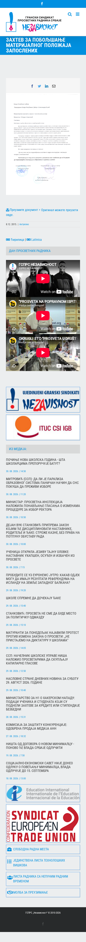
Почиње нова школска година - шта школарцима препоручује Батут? (35, 461)
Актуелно (24, 224)
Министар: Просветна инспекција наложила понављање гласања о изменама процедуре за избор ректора (43, 506)
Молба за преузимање (30, 892)
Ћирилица (17, 240)
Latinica (36, 240)
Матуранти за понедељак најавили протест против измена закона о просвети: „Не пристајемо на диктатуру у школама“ (42, 636)
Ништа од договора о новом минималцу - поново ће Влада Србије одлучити (40, 746)
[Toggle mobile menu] (78, 14)
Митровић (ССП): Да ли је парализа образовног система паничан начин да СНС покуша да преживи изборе (42, 483)
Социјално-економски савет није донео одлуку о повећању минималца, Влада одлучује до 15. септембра (39, 767)
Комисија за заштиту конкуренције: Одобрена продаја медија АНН (36, 726)
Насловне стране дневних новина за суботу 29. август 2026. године (42, 680)
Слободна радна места (31, 849)
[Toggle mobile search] (70, 14)
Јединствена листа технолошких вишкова (39, 863)
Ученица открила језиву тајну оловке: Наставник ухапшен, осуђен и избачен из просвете (40, 555)
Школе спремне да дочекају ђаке (33, 598)
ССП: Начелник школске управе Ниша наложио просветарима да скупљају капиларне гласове (37, 659)
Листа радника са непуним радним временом (40, 879)
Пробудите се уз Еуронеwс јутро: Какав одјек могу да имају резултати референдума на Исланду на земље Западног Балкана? (43, 579)
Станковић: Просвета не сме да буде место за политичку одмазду (41, 615)
